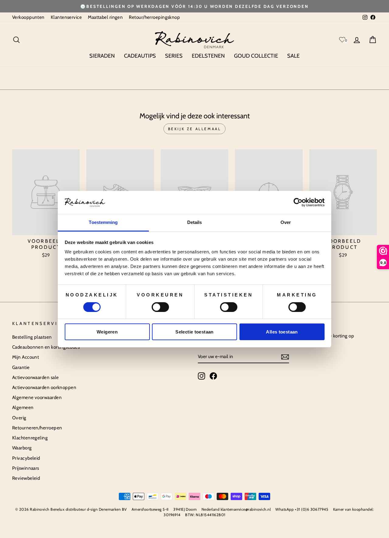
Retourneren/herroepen (37, 428)
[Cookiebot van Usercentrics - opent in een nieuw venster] (298, 202)
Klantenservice (66, 17)
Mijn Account (25, 357)
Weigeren (107, 331)
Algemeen (23, 407)
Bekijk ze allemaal (194, 129)
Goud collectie (256, 55)
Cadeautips (140, 55)
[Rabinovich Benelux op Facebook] (213, 376)
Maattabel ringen (105, 17)
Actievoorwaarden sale (35, 377)
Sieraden (102, 55)
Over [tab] (286, 222)
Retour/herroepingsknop (154, 17)
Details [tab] (194, 222)
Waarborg (22, 448)
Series (174, 55)
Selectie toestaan (194, 331)
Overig (19, 418)
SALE (293, 55)
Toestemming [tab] (103, 222)
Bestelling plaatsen (32, 337)
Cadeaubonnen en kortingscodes (46, 347)
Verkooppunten (28, 17)
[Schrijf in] (285, 357)
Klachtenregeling (30, 438)
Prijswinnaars (25, 468)
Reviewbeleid (26, 478)
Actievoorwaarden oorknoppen (44, 387)
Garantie (21, 367)
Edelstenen (208, 55)
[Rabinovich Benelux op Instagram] (201, 376)
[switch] (160, 307)
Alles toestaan (282, 331)
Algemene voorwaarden (37, 397)
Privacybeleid (26, 458)
